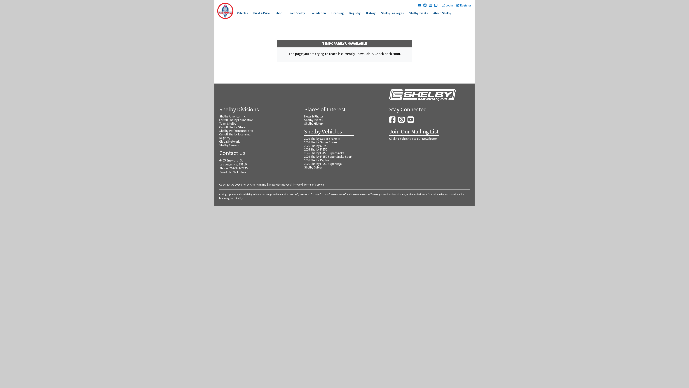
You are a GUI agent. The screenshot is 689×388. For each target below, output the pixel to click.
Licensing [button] (337, 13)
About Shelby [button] (442, 13)
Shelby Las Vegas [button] (392, 13)
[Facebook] (425, 5)
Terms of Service (314, 185)
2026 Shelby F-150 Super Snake (324, 153)
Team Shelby (227, 124)
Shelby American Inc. (232, 116)
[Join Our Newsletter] (419, 5)
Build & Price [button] (261, 13)
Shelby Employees (279, 185)
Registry (224, 138)
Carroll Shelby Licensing (234, 134)
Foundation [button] (318, 13)
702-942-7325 (238, 168)
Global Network (229, 142)
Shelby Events (313, 120)
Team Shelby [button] (296, 13)
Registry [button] (354, 13)
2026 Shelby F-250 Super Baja (323, 164)
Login (449, 5)
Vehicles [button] (242, 13)
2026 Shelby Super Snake (320, 142)
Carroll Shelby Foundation (236, 120)
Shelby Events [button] (418, 13)
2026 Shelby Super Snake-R (322, 139)
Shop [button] (278, 13)
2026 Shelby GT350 (316, 146)
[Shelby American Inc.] (225, 11)
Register (465, 5)
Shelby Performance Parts (236, 131)
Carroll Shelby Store (232, 127)
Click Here (239, 172)
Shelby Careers (229, 145)
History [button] (371, 13)
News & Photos (314, 116)
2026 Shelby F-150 (315, 149)
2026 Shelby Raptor (316, 160)
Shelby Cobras (313, 167)
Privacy (297, 185)
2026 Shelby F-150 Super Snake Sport (328, 157)
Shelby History (314, 124)
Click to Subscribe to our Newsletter (413, 139)
